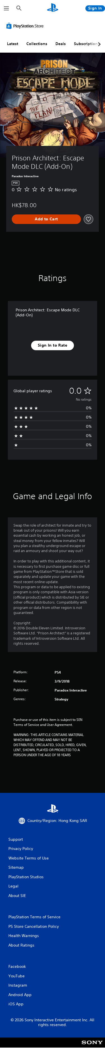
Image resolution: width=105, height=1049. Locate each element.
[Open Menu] (6, 8)
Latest (12, 43)
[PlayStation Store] (26, 25)
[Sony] (92, 1046)
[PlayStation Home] (53, 8)
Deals (60, 43)
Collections (36, 43)
